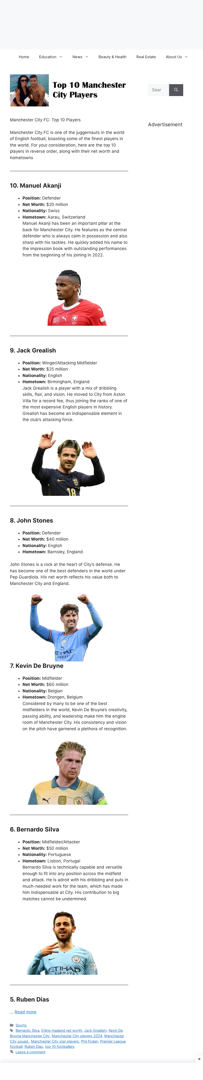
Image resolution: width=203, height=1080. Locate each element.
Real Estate (146, 56)
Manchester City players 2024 (77, 1036)
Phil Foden (89, 1041)
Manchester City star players (55, 1041)
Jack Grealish (95, 1030)
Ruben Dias (34, 1046)
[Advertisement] (165, 210)
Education (47, 56)
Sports (21, 1025)
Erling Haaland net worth (61, 1030)
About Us (174, 56)
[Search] (176, 90)
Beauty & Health (113, 56)
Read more (25, 1011)
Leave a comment (30, 1052)
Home (24, 56)
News (77, 56)
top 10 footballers (60, 1046)
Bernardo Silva (27, 1030)
